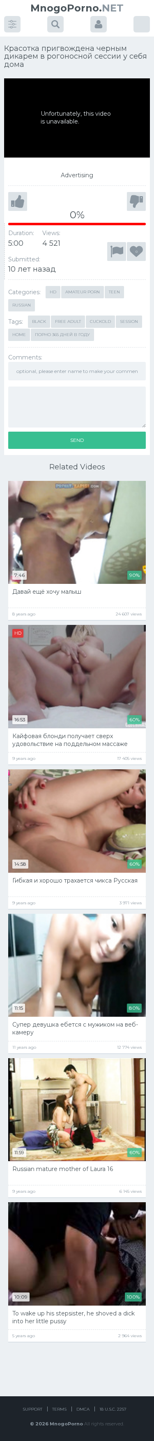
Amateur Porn (82, 292)
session (129, 321)
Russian (21, 305)
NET (77, 8)
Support (32, 1409)
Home (19, 334)
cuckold (100, 321)
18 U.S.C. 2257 (112, 1409)
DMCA (83, 1409)
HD (53, 292)
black (39, 321)
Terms (59, 1409)
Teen (114, 292)
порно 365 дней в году (62, 334)
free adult (68, 321)
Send (77, 440)
